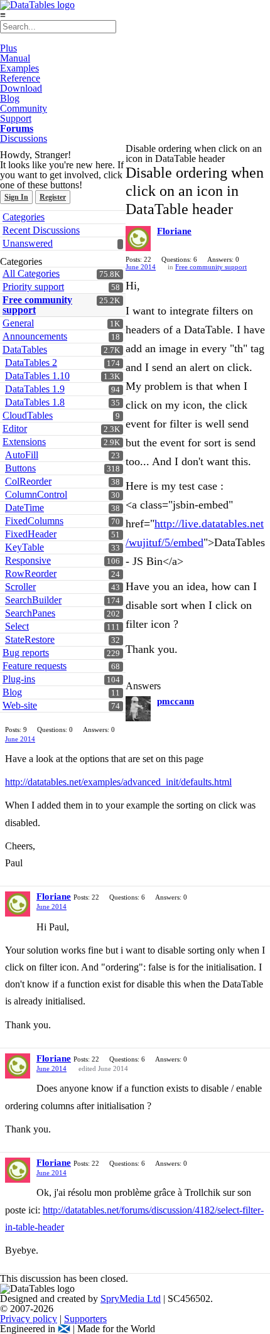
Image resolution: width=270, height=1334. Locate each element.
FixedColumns (34, 520)
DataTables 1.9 (35, 389)
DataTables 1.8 (35, 402)
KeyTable (24, 547)
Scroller (20, 586)
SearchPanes (30, 613)
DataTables (25, 349)
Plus (8, 48)
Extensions (24, 441)
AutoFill (21, 454)
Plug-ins (19, 679)
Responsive (28, 560)
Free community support (37, 304)
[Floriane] (138, 238)
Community (23, 108)
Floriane (174, 231)
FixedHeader (31, 534)
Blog (9, 98)
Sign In (16, 197)
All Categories (31, 273)
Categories (24, 217)
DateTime (24, 507)
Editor (15, 428)
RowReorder (31, 573)
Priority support (33, 286)
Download (21, 88)
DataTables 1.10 (37, 375)
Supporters (85, 1318)
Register (53, 197)
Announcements (35, 336)
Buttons (20, 468)
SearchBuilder (33, 599)
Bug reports (26, 652)
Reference (20, 78)
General (18, 323)
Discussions (23, 138)
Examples (19, 68)
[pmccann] (138, 708)
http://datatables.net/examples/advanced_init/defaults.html (118, 782)
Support (15, 118)
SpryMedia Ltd (130, 1298)
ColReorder (28, 481)
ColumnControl (36, 494)
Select (17, 626)
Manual (15, 58)
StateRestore (30, 639)
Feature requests (35, 665)
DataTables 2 (31, 362)
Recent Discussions (41, 230)
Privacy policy (28, 1318)
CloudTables (28, 415)
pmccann (175, 701)
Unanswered (28, 243)
